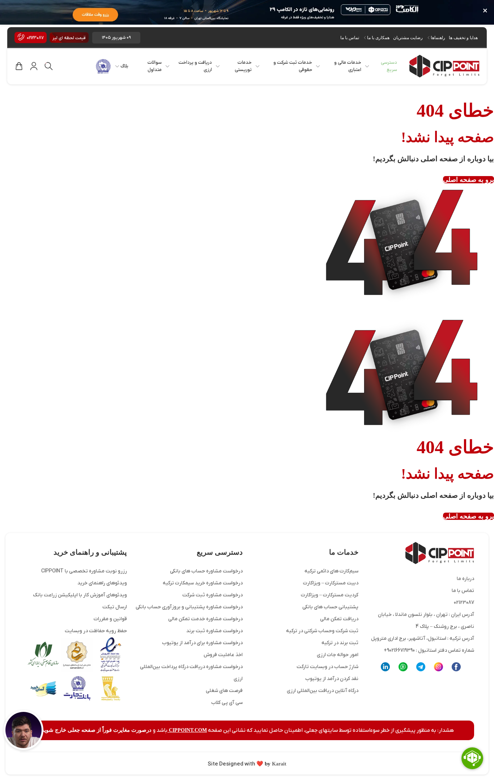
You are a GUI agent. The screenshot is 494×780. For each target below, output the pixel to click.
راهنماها (438, 37)
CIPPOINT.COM (187, 730)
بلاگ (124, 66)
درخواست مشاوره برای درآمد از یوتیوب (202, 642)
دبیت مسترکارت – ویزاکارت (330, 583)
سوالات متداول (155, 66)
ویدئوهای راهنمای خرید (102, 583)
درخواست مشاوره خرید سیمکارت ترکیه (203, 583)
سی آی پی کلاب (227, 702)
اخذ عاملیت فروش (223, 654)
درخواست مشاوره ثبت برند (214, 630)
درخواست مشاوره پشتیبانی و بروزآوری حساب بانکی (189, 607)
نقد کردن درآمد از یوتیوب (331, 678)
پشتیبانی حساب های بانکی (330, 607)
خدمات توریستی (243, 66)
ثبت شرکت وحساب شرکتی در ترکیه (322, 630)
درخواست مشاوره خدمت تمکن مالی (205, 619)
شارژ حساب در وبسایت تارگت (327, 666)
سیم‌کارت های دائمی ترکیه (331, 571)
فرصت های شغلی (224, 690)
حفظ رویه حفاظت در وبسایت (96, 630)
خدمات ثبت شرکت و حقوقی (292, 66)
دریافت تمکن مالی (339, 619)
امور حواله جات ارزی (337, 654)
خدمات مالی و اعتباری (347, 66)
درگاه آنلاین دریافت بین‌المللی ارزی (322, 690)
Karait (278, 764)
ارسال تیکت (114, 607)
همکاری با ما (378, 37)
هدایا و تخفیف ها (463, 37)
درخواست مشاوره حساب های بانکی (206, 571)
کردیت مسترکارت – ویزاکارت (329, 595)
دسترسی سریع (389, 66)
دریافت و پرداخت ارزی (195, 66)
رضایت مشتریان (408, 37)
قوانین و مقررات (110, 619)
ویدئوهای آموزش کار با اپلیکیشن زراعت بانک (80, 595)
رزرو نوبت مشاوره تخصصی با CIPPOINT (84, 571)
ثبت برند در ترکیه (339, 642)
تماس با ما (349, 37)
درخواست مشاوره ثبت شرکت (212, 595)
